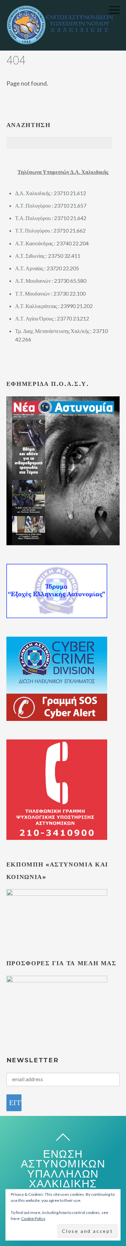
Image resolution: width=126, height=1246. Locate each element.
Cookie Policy (33, 1218)
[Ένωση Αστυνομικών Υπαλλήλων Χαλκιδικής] (63, 41)
